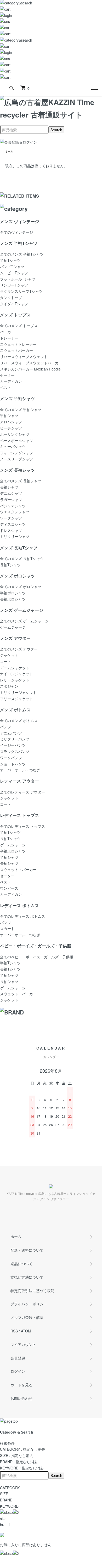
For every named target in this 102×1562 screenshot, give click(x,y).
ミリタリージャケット (18, 692)
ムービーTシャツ (14, 272)
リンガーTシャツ (14, 285)
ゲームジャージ (13, 627)
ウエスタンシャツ (14, 511)
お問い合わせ (21, 1398)
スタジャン (9, 686)
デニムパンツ (11, 733)
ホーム (9, 151)
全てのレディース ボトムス (22, 916)
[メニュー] (94, 88)
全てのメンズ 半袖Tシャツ (22, 254)
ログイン (17, 1371)
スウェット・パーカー (18, 869)
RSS (14, 1330)
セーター (7, 375)
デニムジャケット (14, 667)
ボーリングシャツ (14, 434)
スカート (7, 928)
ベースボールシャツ (16, 440)
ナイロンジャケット (16, 673)
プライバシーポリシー (28, 1303)
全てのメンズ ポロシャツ (20, 586)
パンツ (5, 726)
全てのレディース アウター (22, 792)
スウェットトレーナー (18, 344)
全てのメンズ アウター (19, 649)
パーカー (7, 331)
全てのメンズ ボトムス (19, 720)
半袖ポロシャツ (13, 592)
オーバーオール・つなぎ (20, 769)
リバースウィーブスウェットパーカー (31, 362)
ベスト (5, 387)
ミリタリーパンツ (14, 738)
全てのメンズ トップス (19, 325)
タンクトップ (11, 297)
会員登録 (17, 1358)
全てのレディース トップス (22, 826)
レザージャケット (14, 679)
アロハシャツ (11, 421)
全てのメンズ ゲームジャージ (24, 620)
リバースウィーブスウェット (24, 356)
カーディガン (11, 381)
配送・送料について (26, 1250)
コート (5, 661)
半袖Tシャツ (10, 260)
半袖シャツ (9, 415)
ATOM (26, 1330)
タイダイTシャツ (14, 303)
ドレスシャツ (11, 530)
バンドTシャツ (12, 266)
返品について (21, 1263)
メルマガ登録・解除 (26, 1317)
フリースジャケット (16, 698)
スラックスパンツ (14, 751)
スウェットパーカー (16, 350)
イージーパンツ (13, 745)
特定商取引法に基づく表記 (32, 1290)
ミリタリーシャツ (14, 536)
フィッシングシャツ (16, 452)
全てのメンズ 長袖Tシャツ (22, 558)
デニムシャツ (11, 493)
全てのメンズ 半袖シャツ (20, 409)
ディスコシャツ (13, 524)
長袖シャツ (9, 487)
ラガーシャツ (11, 499)
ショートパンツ (13, 763)
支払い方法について (26, 1277)
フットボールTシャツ (17, 279)
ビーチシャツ (11, 428)
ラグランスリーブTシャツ (21, 291)
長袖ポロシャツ (13, 599)
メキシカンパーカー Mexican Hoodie (30, 369)
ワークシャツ (11, 517)
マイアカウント (23, 1344)
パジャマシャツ (13, 505)
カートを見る (21, 1384)
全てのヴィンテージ (16, 232)
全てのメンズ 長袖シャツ (20, 480)
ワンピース (9, 888)
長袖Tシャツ (10, 564)
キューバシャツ (13, 446)
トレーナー (9, 338)
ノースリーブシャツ (16, 458)
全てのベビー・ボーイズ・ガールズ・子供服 (36, 956)
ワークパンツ (11, 757)
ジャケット (9, 655)
